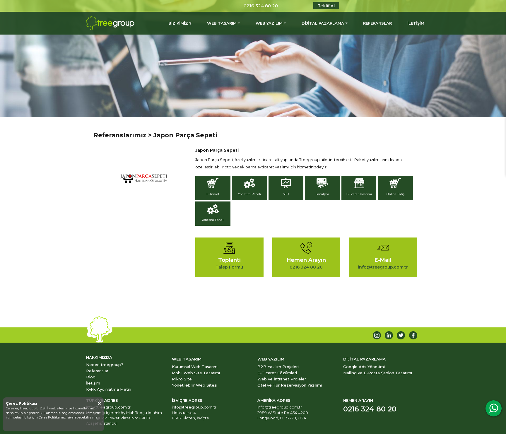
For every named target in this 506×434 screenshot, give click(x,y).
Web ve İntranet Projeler (281, 379)
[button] (213, 188)
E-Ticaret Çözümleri (277, 372)
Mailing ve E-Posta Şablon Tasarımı (377, 372)
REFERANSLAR (377, 23)
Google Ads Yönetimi (364, 366)
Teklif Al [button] (326, 5)
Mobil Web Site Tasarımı (196, 372)
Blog (90, 377)
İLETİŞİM (415, 23)
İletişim (93, 383)
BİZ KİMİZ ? (180, 23)
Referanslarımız (119, 135)
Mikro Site (182, 379)
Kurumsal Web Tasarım (195, 366)
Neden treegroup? (104, 364)
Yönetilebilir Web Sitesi (194, 385)
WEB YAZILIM (269, 23)
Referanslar (97, 370)
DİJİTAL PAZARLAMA (323, 23)
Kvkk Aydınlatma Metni (108, 389)
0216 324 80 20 (261, 5)
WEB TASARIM (222, 23)
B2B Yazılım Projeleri (278, 366)
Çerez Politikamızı (53, 417)
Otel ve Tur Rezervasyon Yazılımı (289, 385)
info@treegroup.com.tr (108, 407)
